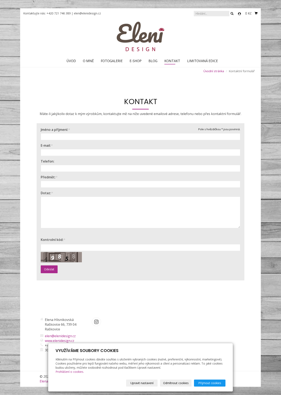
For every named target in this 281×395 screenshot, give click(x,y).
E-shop (136, 61)
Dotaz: (46, 193)
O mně (88, 61)
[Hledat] (232, 14)
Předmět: (48, 177)
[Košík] (256, 13)
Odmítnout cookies (176, 383)
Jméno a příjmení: (54, 129)
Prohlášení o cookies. (70, 372)
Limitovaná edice (202, 61)
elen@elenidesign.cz (87, 13)
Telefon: (47, 161)
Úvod (71, 61)
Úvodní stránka (213, 71)
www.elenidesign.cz (59, 340)
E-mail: (46, 145)
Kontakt (172, 61)
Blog (153, 61)
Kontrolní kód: (52, 239)
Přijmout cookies (209, 383)
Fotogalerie (112, 61)
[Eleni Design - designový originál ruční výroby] (140, 36)
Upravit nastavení (141, 383)
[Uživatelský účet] (239, 14)
